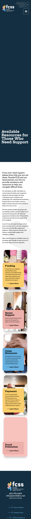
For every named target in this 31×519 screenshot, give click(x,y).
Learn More (14, 283)
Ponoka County (18, 512)
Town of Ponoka (18, 507)
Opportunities (21, 3)
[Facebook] (15, 502)
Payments (22, 6)
